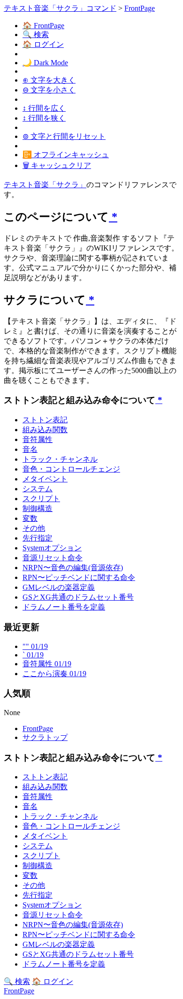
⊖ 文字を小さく (49, 90)
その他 (34, 528)
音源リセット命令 (53, 558)
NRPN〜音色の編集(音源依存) (73, 568)
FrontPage (139, 8)
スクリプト (41, 499)
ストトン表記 (45, 420)
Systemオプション (52, 548)
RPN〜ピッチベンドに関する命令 (79, 577)
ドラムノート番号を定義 (64, 607)
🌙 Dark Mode (45, 63)
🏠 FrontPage (43, 26)
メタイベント (45, 479)
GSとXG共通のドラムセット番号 (78, 597)
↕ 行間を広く (44, 108)
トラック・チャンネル (60, 459)
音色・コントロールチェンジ (71, 469)
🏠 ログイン (43, 44)
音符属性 (38, 439)
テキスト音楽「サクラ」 (45, 185)
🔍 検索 (36, 34)
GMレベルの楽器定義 (59, 587)
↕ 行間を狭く (44, 118)
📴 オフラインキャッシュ (66, 155)
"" (35, 646)
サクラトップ (45, 737)
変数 (30, 518)
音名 (30, 449)
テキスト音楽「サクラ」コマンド (60, 8)
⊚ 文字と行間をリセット (64, 136)
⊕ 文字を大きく (49, 80)
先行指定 (38, 538)
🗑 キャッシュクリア (57, 165)
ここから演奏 (54, 674)
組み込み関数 (45, 430)
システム (38, 489)
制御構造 (38, 508)
